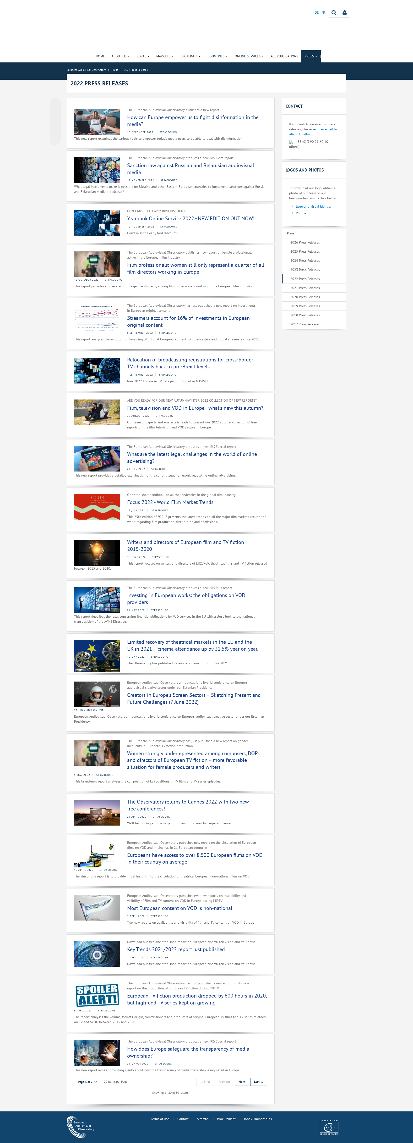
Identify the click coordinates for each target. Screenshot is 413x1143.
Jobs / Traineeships (258, 1119)
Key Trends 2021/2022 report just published (176, 949)
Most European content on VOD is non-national (179, 908)
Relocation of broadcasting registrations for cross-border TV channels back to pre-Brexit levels (190, 363)
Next (242, 1082)
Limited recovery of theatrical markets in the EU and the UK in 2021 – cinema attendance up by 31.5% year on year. (192, 645)
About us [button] (119, 56)
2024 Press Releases (305, 260)
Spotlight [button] (189, 56)
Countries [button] (215, 56)
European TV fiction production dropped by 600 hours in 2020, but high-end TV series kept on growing (196, 999)
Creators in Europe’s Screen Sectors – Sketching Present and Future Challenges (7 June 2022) (194, 698)
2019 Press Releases (305, 306)
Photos (301, 213)
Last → (258, 1082)
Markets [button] (163, 56)
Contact (183, 1119)
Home (100, 56)
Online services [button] (248, 56)
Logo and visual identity (313, 206)
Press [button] (309, 56)
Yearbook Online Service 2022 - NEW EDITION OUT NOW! (191, 218)
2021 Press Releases (305, 288)
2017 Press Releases (305, 324)
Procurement (226, 1119)
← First (205, 1082)
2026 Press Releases (305, 242)
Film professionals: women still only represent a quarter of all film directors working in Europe (195, 268)
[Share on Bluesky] (55, 103)
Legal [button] (141, 56)
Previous (224, 1082)
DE (317, 12)
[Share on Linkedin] (55, 130)
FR (323, 12)
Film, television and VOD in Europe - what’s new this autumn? (195, 408)
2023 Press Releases (305, 269)
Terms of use (160, 1119)
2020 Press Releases (305, 297)
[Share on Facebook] (55, 121)
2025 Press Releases (305, 251)
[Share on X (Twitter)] (55, 112)
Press (290, 233)
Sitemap (203, 1119)
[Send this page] (55, 140)
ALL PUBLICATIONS (284, 56)
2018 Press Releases (305, 315)
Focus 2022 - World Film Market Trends (170, 502)
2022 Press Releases (305, 279)
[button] (87, 1082)
